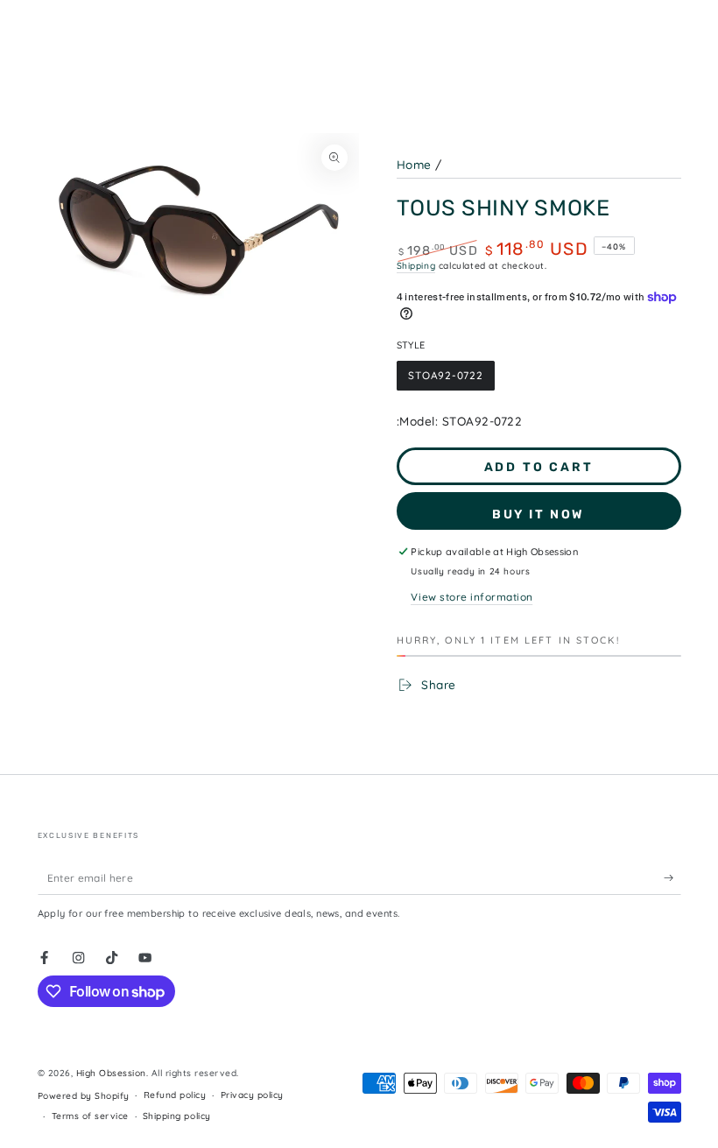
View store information (471, 596)
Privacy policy (252, 1095)
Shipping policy (177, 1116)
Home (414, 164)
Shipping (416, 265)
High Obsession (111, 1073)
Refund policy (175, 1095)
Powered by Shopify (84, 1096)
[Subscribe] (672, 878)
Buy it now (538, 514)
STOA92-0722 (444, 380)
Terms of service (90, 1116)
